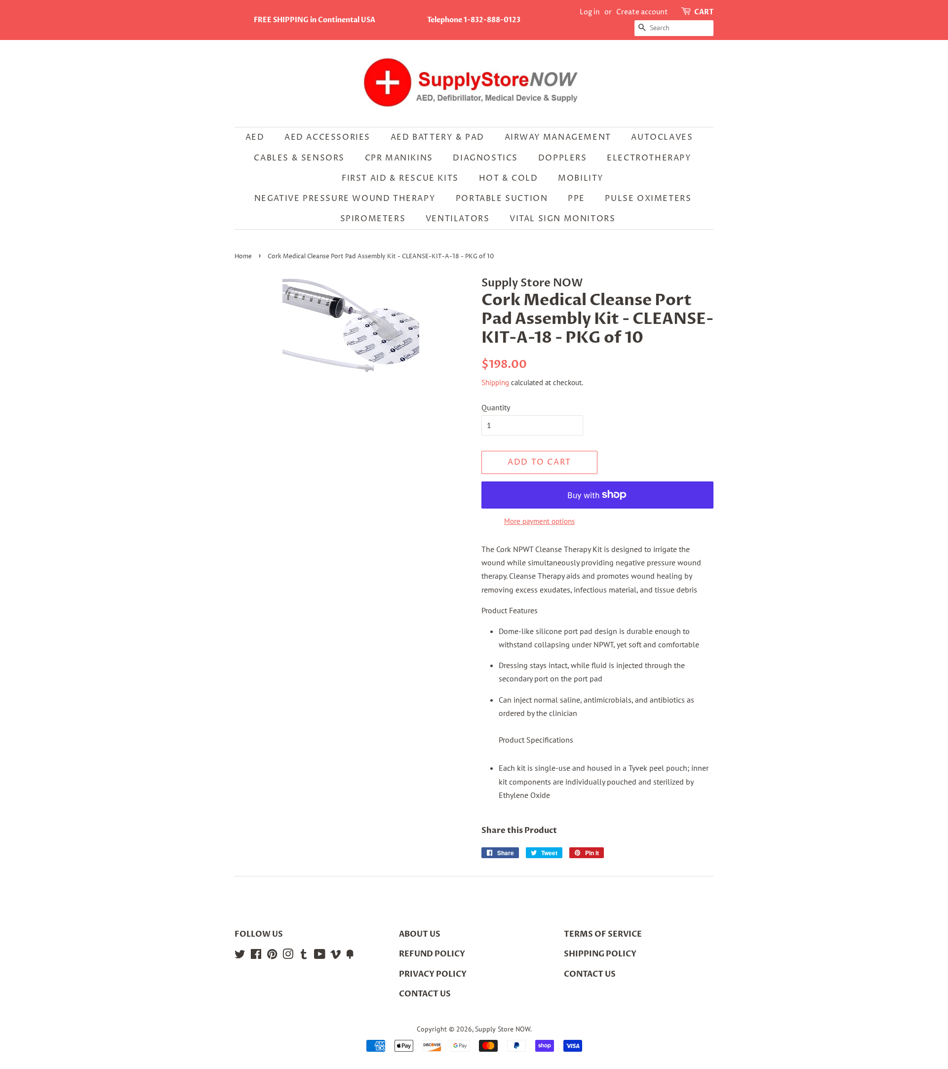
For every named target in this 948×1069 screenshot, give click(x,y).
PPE (576, 198)
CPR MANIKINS (399, 158)
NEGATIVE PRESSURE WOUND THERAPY (345, 198)
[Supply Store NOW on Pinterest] (272, 955)
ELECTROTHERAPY (649, 158)
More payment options (539, 521)
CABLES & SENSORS (299, 158)
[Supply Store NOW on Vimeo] (335, 955)
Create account (642, 12)
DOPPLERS (562, 158)
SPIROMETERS (373, 218)
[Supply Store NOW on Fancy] (350, 955)
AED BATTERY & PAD (437, 137)
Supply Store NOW (502, 1029)
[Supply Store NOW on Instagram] (287, 955)
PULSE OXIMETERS (648, 198)
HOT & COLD (508, 178)
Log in (590, 12)
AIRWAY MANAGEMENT (558, 137)
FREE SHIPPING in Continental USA (314, 20)
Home (243, 256)
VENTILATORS (458, 218)
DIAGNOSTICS (485, 158)
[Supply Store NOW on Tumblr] (303, 955)
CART (703, 12)
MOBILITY (581, 178)
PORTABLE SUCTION (502, 198)
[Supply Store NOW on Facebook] (256, 955)
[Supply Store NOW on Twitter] (240, 955)
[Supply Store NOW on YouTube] (319, 955)
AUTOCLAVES (662, 137)
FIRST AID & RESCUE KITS (400, 178)
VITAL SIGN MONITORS (562, 218)
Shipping (495, 382)
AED (255, 137)
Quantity (495, 407)
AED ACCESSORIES (327, 137)
